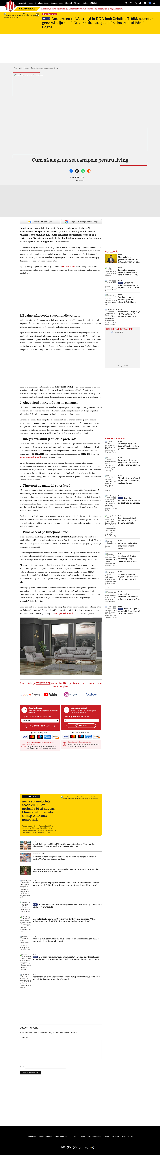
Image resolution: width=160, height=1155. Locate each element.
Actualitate (22, 3)
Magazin (77, 3)
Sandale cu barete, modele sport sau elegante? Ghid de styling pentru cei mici (128, 299)
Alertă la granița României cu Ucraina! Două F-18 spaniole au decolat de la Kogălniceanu (82, 9)
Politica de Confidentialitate (91, 1136)
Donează (83, 725)
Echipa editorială (45, 1136)
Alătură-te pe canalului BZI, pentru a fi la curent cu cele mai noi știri (61, 685)
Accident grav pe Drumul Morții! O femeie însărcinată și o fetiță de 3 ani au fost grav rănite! (67, 905)
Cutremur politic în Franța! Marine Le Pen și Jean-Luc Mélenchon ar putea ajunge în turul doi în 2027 (129, 446)
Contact (74, 1136)
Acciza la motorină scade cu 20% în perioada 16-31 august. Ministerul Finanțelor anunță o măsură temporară (38, 810)
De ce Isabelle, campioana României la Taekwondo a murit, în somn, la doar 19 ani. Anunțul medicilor (65, 870)
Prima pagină (18, 68)
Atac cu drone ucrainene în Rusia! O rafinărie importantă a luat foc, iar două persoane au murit (128, 596)
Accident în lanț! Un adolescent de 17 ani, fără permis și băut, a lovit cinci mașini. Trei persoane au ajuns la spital (66, 978)
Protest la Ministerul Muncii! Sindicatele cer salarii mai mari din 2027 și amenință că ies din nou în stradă (66, 940)
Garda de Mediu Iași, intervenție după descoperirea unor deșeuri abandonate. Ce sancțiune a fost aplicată (129, 558)
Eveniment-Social (41, 3)
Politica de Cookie (112, 1136)
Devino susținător (42, 726)
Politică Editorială (61, 1136)
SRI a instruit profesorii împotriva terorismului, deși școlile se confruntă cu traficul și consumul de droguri (129, 480)
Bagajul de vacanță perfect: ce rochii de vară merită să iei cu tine (127, 272)
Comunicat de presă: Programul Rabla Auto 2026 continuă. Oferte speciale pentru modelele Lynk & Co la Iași (128, 462)
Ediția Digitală (127, 1136)
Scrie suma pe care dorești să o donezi (76, 716)
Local (31, 3)
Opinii (85, 3)
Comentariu (25, 1037)
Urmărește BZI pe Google (42, 222)
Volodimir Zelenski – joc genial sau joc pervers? (128, 545)
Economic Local (57, 3)
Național (68, 3)
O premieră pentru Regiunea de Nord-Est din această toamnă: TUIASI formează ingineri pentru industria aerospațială (128, 576)
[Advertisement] (61, 772)
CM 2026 (93, 3)
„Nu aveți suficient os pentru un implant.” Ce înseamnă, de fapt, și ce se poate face (128, 285)
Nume (22, 1067)
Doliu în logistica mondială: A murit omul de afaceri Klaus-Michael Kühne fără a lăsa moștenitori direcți (129, 611)
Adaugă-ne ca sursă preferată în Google (83, 222)
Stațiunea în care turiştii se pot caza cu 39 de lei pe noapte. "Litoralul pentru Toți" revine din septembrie (64, 858)
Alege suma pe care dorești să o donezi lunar (36, 716)
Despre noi (32, 1136)
